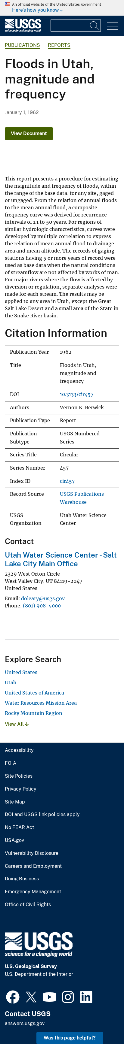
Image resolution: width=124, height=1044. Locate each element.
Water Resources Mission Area (41, 703)
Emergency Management (33, 891)
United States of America (34, 693)
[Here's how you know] (62, 8)
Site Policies (19, 776)
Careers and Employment (33, 866)
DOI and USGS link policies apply (42, 814)
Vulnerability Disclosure (31, 853)
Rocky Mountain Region (33, 713)
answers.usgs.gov (25, 1023)
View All (15, 724)
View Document (29, 133)
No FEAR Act (19, 827)
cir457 (67, 481)
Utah (11, 682)
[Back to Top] (102, 1022)
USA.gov (14, 840)
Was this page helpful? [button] (70, 1038)
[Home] (23, 31)
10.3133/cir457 (76, 394)
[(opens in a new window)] (13, 996)
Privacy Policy (20, 789)
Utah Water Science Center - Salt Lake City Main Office (61, 559)
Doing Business (22, 879)
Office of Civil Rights (28, 904)
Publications (22, 45)
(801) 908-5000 (42, 606)
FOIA (10, 763)
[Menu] (112, 26)
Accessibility (19, 750)
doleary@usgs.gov (43, 598)
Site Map (15, 802)
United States (21, 672)
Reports (59, 45)
